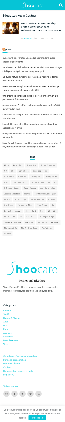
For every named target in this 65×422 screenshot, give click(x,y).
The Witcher (47, 228)
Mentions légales (11, 363)
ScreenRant (31, 211)
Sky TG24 (52, 211)
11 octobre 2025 (42, 38)
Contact (7, 367)
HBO (6, 182)
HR (55, 182)
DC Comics (9, 176)
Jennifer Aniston (47, 188)
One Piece (8, 205)
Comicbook (24, 171)
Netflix (7, 199)
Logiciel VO (8, 374)
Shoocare (28, 38)
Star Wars (31, 216)
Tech (5, 344)
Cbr (12, 171)
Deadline (22, 176)
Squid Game (9, 216)
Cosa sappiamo (40, 171)
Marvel (27, 194)
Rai (53, 205)
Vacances (8, 336)
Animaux (7, 332)
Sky (42, 211)
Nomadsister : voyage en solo (18, 370)
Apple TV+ (17, 165)
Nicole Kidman (37, 199)
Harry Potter (51, 176)
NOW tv (51, 199)
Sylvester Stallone (12, 222)
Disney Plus (36, 176)
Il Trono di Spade (12, 188)
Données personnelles (14, 359)
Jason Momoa (30, 188)
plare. (8, 49)
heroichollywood (19, 182)
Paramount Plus (25, 205)
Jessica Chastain (12, 194)
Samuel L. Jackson (12, 211)
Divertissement (11, 340)
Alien (6, 165)
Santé (6, 314)
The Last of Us (10, 228)
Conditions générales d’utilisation (20, 356)
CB (5, 171)
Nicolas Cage (20, 199)
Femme (7, 310)
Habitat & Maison (11, 317)
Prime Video (41, 205)
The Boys (29, 222)
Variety (7, 234)
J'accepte (37, 417)
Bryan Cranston (48, 165)
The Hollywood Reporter (48, 222)
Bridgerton (31, 165)
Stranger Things (47, 216)
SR (21, 216)
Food (5, 329)
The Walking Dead (29, 228)
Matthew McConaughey (45, 194)
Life (5, 325)
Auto (5, 321)
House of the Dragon (41, 182)
